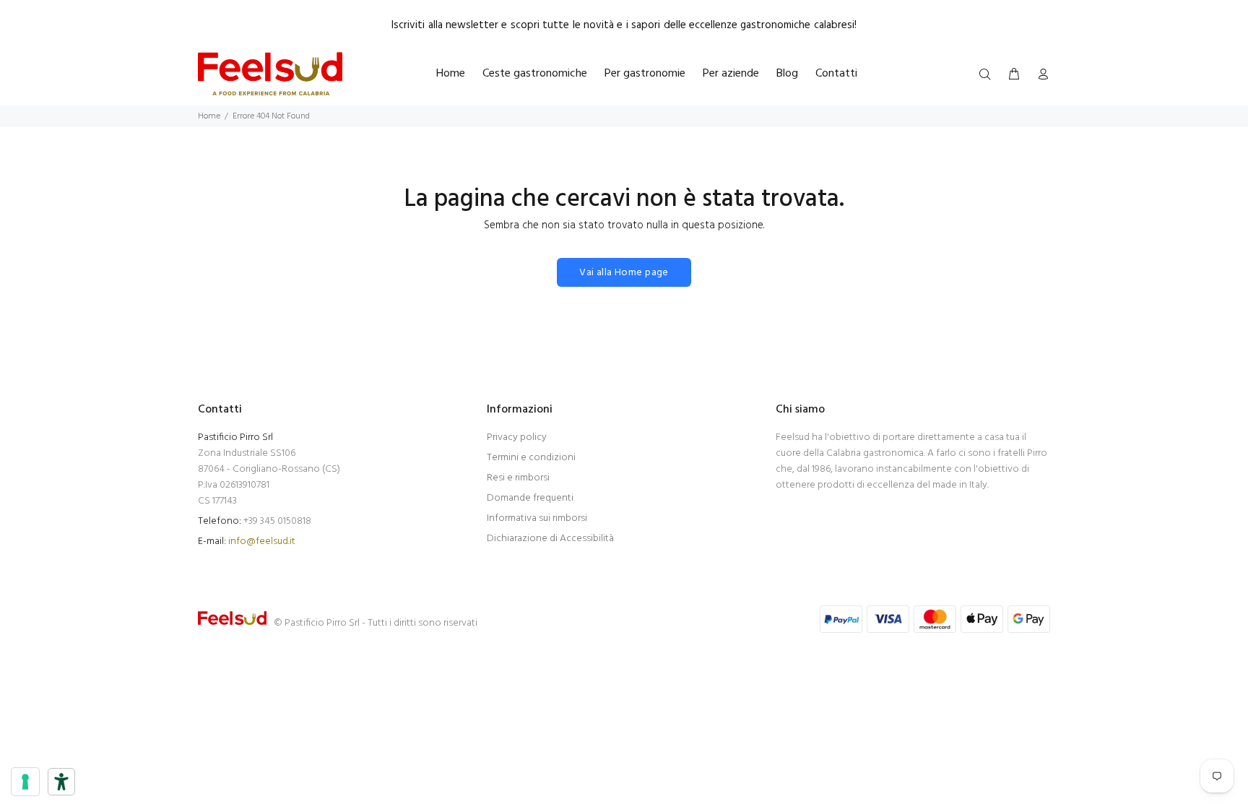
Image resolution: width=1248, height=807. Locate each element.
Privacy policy (517, 437)
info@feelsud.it (261, 541)
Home (209, 116)
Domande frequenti (530, 498)
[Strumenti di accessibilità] (61, 781)
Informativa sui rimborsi (537, 518)
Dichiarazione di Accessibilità (550, 538)
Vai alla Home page (624, 272)
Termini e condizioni (531, 457)
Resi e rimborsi (518, 478)
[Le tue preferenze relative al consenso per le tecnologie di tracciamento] (25, 781)
